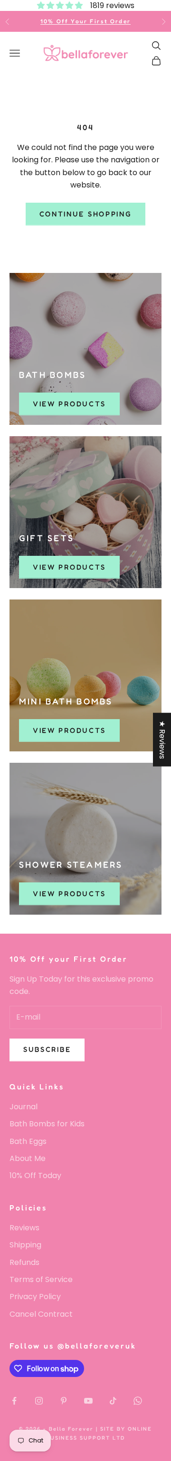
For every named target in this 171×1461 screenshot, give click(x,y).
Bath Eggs (28, 1141)
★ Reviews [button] (162, 740)
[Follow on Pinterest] (63, 1400)
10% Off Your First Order (85, 21)
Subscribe (47, 1049)
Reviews (24, 1227)
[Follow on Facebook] (14, 1400)
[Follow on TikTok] (113, 1400)
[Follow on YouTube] (88, 1400)
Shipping (25, 1244)
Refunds (24, 1262)
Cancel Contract (41, 1314)
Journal (24, 1106)
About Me (28, 1158)
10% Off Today (35, 1175)
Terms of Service (41, 1279)
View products (69, 403)
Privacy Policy (35, 1296)
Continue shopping (85, 213)
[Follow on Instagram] (39, 1400)
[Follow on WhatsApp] (137, 1400)
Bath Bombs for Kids (47, 1123)
